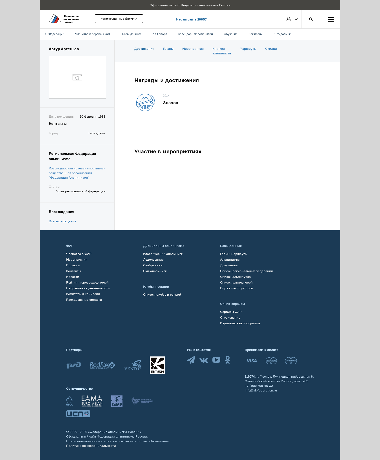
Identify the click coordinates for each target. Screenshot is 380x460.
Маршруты (248, 48)
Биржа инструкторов (236, 288)
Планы (168, 48)
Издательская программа (240, 323)
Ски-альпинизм (155, 271)
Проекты (73, 265)
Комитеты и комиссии (83, 294)
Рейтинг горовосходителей (87, 282)
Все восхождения (62, 221)
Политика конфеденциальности (91, 445)
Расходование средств (84, 299)
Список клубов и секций (162, 294)
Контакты (73, 271)
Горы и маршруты (233, 254)
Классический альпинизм (163, 254)
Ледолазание (153, 259)
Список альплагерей (236, 282)
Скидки (271, 48)
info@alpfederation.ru (261, 390)
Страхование (230, 317)
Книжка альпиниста (221, 51)
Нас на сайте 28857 (191, 19)
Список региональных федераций (246, 271)
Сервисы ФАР (231, 311)
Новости (72, 276)
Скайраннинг (153, 265)
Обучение (73, 305)
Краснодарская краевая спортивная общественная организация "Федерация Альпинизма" (77, 172)
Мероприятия (193, 48)
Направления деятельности (88, 288)
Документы (229, 265)
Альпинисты (229, 259)
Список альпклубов (235, 276)
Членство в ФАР (78, 254)
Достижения (144, 48)
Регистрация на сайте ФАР (119, 18)
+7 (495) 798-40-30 (259, 386)
